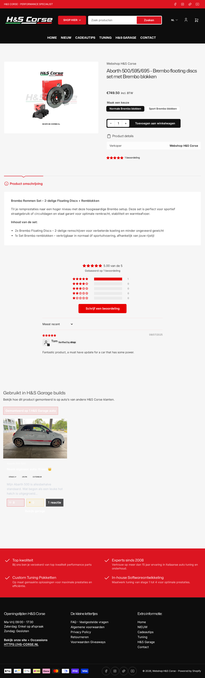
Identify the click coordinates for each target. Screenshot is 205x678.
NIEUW (66, 38)
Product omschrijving (26, 184)
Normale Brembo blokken (125, 108)
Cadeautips (85, 38)
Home (52, 38)
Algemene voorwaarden (88, 627)
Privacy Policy (81, 632)
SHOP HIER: (70, 20)
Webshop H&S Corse (121, 63)
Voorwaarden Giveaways (88, 642)
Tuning (105, 38)
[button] (115, 158)
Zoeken (149, 20)
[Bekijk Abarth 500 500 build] (35, 438)
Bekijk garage (35, 511)
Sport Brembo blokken (163, 108)
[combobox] (125, 20)
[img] (49, 335)
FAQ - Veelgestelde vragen (90, 622)
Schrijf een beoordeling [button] (103, 308)
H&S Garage (126, 38)
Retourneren (80, 637)
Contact (148, 38)
